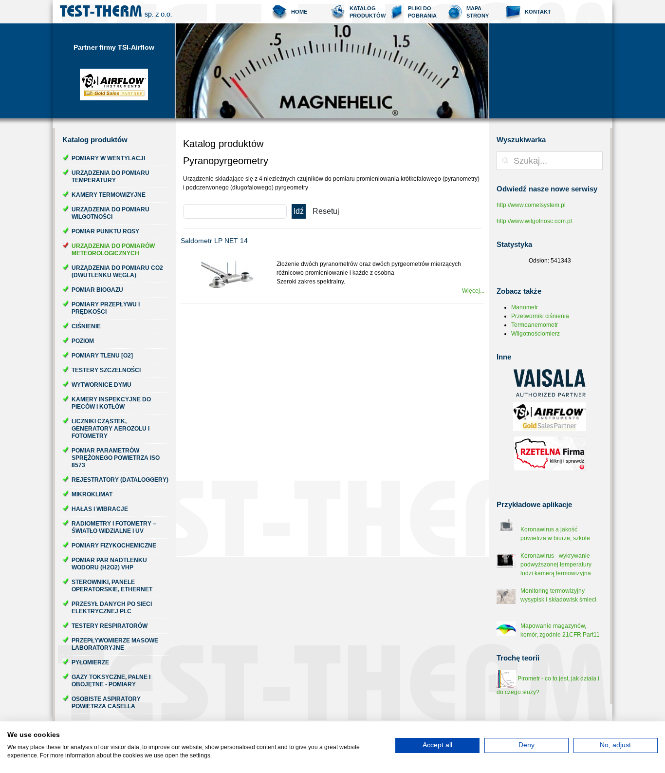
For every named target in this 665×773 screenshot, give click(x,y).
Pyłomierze (90, 662)
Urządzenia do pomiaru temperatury (110, 177)
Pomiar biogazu (97, 289)
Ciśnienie (86, 326)
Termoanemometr (534, 324)
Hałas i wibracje (100, 509)
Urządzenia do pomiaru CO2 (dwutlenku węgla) (117, 271)
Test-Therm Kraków (116, 11)
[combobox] (550, 160)
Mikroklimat (92, 494)
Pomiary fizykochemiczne (114, 545)
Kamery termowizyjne (109, 194)
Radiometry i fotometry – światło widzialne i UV (114, 527)
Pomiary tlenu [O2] (102, 355)
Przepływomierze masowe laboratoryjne (115, 644)
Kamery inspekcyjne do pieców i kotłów (111, 403)
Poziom (83, 341)
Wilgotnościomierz (535, 333)
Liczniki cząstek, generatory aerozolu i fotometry (110, 428)
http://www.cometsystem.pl (531, 205)
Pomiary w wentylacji (108, 158)
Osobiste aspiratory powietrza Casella (106, 703)
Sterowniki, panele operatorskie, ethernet (112, 586)
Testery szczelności (106, 370)
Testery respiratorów (110, 625)
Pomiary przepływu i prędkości (106, 308)
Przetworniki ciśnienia (540, 316)
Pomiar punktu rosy (105, 231)
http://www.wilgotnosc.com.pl (534, 221)
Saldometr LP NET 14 (214, 241)
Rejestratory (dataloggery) (120, 479)
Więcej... (473, 290)
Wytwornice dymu (101, 384)
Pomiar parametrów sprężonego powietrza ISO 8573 (116, 458)
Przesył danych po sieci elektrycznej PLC (112, 608)
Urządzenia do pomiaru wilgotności (110, 213)
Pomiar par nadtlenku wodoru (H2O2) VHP (109, 564)
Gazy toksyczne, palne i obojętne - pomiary (111, 681)
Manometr (524, 307)
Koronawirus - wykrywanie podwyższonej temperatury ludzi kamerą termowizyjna (555, 564)
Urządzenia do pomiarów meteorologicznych (113, 250)
